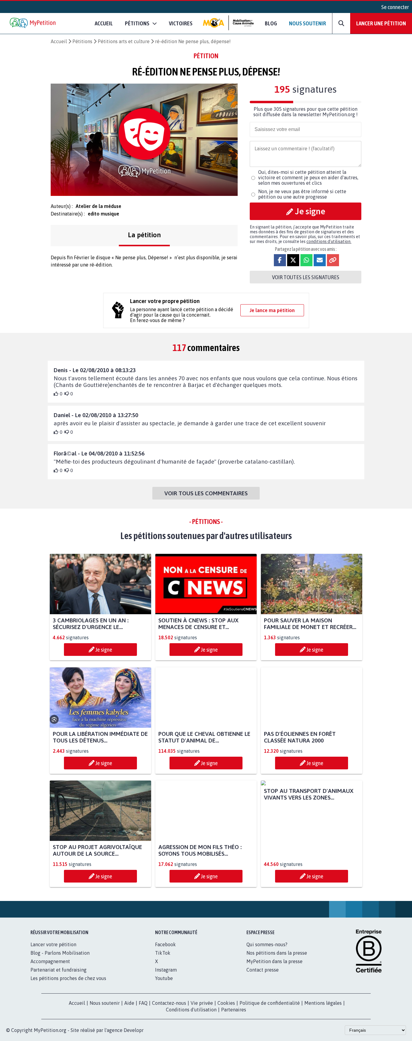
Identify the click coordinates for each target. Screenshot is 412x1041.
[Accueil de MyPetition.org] (33, 23)
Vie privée (202, 1003)
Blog (271, 23)
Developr (134, 1030)
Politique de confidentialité (269, 1003)
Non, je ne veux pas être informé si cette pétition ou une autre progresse (302, 194)
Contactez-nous (169, 1003)
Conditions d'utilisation (191, 1009)
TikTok (162, 953)
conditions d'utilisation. (328, 241)
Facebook (165, 944)
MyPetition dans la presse (274, 961)
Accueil (104, 23)
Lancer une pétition (381, 23)
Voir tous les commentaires (206, 493)
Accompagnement (50, 961)
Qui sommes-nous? (266, 944)
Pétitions (82, 41)
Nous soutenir (307, 23)
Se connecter (395, 7)
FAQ (143, 1003)
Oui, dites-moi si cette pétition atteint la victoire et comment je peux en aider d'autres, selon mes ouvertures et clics (308, 177)
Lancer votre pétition (53, 944)
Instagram (166, 969)
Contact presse (262, 969)
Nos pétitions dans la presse (276, 953)
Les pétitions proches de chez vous (68, 978)
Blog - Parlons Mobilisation (60, 953)
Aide (129, 1003)
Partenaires (233, 1009)
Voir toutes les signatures (305, 277)
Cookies (226, 1003)
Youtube (164, 978)
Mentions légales (323, 1003)
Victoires (180, 23)
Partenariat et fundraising (58, 969)
